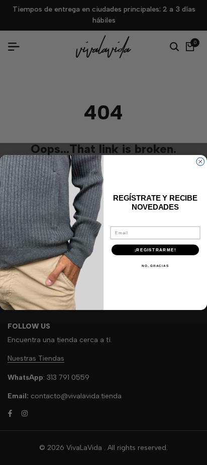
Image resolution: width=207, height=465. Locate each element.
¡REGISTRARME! (155, 249)
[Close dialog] (200, 162)
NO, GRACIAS (155, 265)
